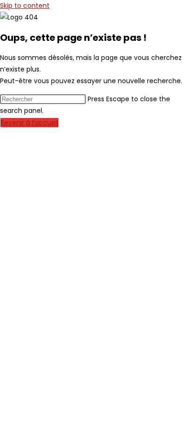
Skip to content (25, 5)
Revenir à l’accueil (29, 122)
